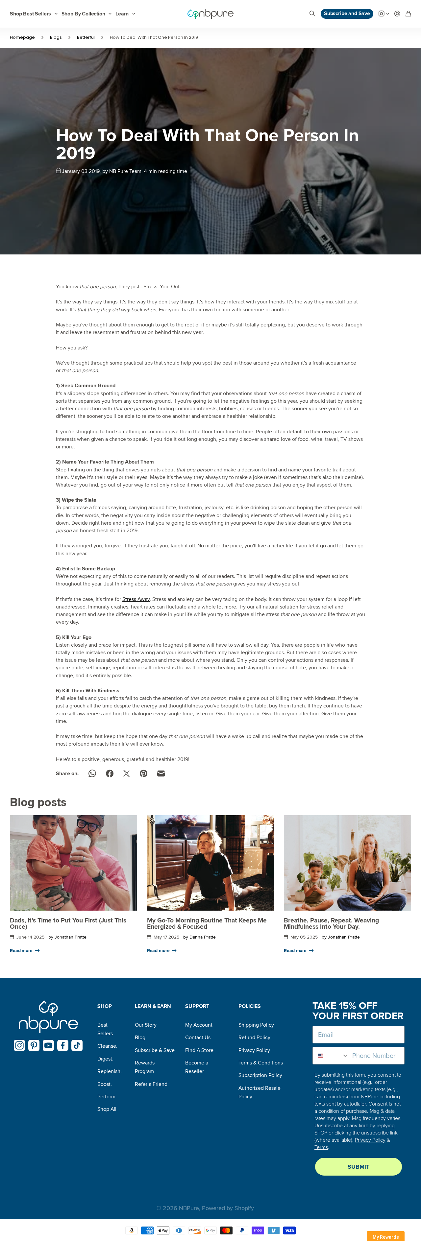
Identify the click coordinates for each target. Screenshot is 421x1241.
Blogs (56, 37)
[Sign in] (397, 14)
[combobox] (331, 1055)
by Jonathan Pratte (67, 937)
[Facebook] (109, 773)
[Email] (161, 773)
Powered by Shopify (228, 1208)
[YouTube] (48, 1045)
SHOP (104, 1006)
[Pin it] (143, 773)
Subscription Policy (260, 1075)
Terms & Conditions (260, 1063)
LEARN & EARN (153, 1006)
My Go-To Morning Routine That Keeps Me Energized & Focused (207, 924)
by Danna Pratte (199, 937)
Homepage (22, 37)
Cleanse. (107, 1046)
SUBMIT (358, 1166)
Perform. (107, 1096)
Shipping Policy (256, 1025)
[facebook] (62, 1045)
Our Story (146, 1025)
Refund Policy (254, 1037)
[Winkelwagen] (408, 14)
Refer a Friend (151, 1084)
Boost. (104, 1084)
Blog (140, 1037)
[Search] (312, 14)
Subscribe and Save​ (347, 13)
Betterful (86, 37)
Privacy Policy (254, 1050)
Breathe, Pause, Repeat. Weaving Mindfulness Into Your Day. (331, 924)
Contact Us (197, 1037)
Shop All (106, 1109)
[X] (126, 773)
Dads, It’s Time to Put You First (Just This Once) (68, 924)
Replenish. (109, 1071)
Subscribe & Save (155, 1050)
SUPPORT (197, 1006)
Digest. (105, 1059)
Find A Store (199, 1050)
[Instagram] (19, 1045)
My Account (198, 1025)
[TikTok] (77, 1045)
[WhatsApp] (92, 773)
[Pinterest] (34, 1045)
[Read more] (384, 14)
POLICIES (249, 1006)
